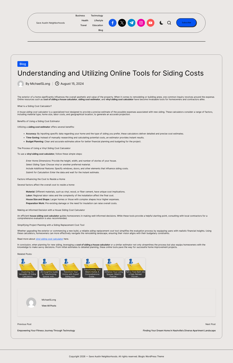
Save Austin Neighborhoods (50, 22)
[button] (186, 22)
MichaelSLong (49, 299)
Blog (23, 64)
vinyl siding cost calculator (49, 239)
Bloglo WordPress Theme (151, 356)
